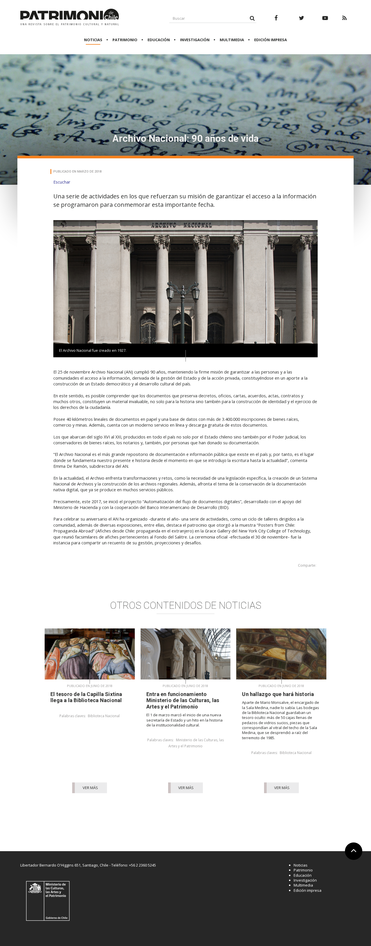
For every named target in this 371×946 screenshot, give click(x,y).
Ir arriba (352, 859)
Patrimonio (124, 39)
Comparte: (307, 565)
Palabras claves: (72, 716)
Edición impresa (270, 39)
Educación (159, 39)
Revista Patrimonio (69, 17)
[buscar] (252, 18)
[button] (61, 182)
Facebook (276, 21)
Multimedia (232, 39)
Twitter (301, 21)
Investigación (195, 39)
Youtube (325, 21)
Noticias (93, 39)
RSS (344, 21)
